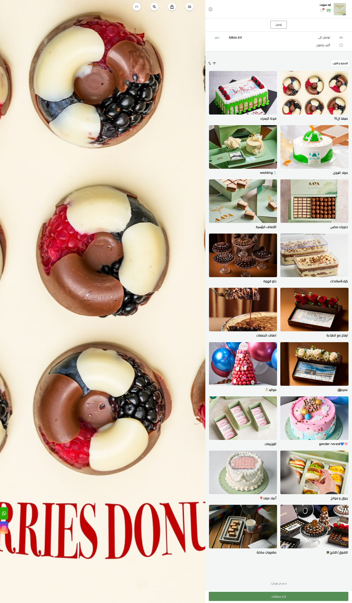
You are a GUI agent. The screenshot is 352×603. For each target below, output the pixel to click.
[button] (278, 9)
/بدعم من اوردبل (279, 583)
